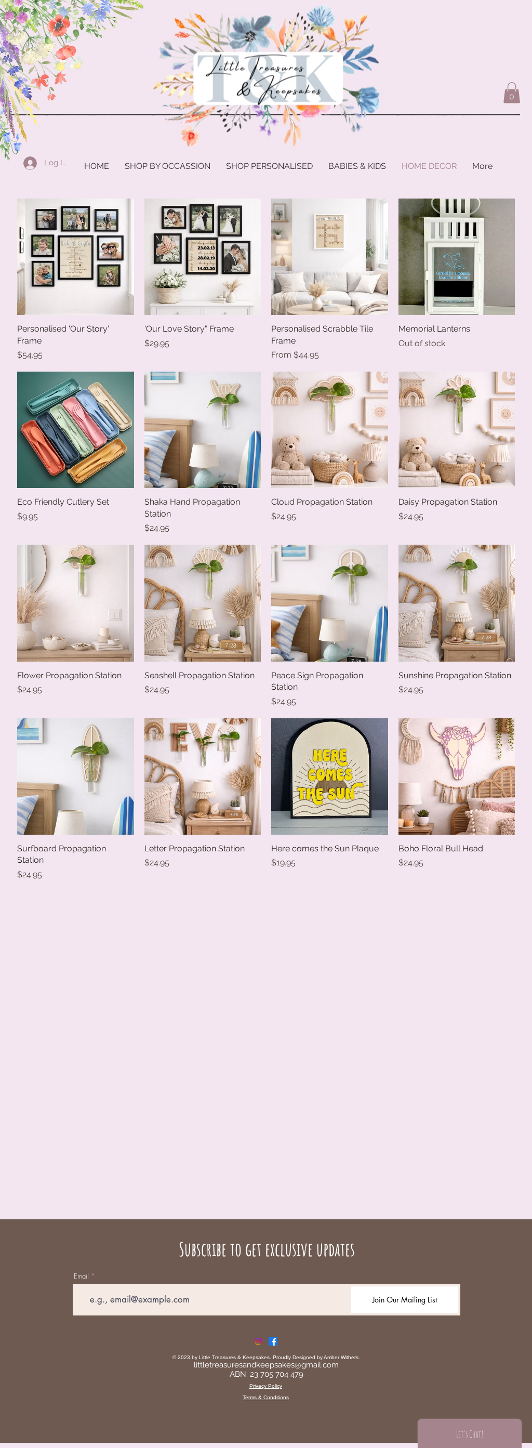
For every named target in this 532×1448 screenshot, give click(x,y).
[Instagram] (258, 1341)
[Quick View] (75, 257)
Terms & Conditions (266, 1397)
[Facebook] (273, 1341)
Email (81, 1276)
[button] (512, 92)
